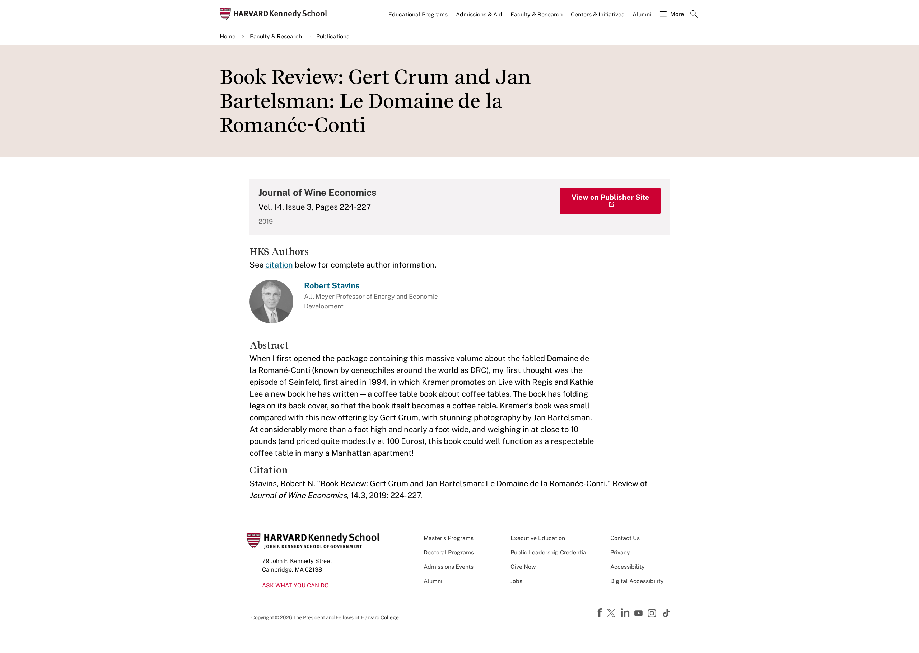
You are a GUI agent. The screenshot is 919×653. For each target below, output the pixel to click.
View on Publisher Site (610, 197)
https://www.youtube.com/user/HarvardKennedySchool (639, 613)
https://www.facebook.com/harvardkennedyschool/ (600, 613)
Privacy (620, 552)
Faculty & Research (536, 14)
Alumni (642, 14)
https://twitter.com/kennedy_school (612, 613)
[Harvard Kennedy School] (276, 14)
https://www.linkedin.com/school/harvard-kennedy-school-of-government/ (626, 613)
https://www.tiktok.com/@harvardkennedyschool (666, 613)
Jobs (516, 581)
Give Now (523, 566)
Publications (332, 36)
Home (227, 36)
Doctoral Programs (449, 552)
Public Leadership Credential (549, 552)
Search (694, 14)
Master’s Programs (449, 538)
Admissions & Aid (479, 14)
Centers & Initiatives (597, 14)
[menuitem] (418, 17)
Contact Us (625, 538)
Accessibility (627, 566)
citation (279, 264)
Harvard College (380, 617)
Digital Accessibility (637, 581)
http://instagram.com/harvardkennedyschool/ (653, 614)
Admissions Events (449, 566)
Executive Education (537, 538)
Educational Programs (418, 14)
